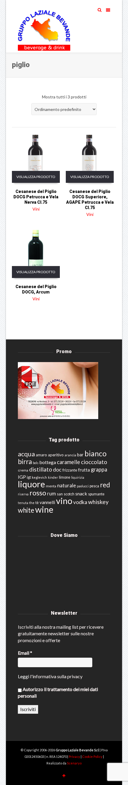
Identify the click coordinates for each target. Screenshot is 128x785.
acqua (26, 454)
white (26, 510)
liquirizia (77, 477)
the (32, 503)
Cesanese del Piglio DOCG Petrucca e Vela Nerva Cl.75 (35, 197)
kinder (53, 477)
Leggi (23, 676)
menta (51, 486)
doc (57, 469)
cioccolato (94, 461)
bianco (96, 453)
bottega (47, 462)
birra (25, 462)
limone (64, 477)
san (60, 494)
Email (25, 653)
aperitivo (56, 454)
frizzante (70, 470)
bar (80, 454)
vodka (80, 502)
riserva (23, 494)
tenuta (23, 503)
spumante (96, 494)
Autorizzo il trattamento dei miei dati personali (58, 692)
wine (44, 509)
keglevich (39, 477)
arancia (70, 455)
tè (37, 502)
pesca (94, 486)
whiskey (98, 501)
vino (64, 500)
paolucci (83, 486)
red (105, 485)
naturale (66, 485)
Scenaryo (74, 763)
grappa (99, 469)
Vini (36, 208)
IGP (22, 477)
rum (51, 493)
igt (29, 477)
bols (35, 463)
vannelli (47, 502)
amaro (41, 454)
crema (23, 470)
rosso (37, 493)
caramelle (68, 462)
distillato (40, 469)
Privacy (75, 756)
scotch (69, 494)
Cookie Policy (92, 756)
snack (81, 493)
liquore (31, 484)
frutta (84, 469)
